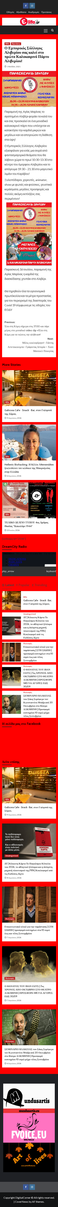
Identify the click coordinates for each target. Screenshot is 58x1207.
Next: (31, 345)
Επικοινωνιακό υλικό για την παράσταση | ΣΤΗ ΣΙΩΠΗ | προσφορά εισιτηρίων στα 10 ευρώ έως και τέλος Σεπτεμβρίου (38, 653)
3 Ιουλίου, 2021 (13, 66)
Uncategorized (29, 614)
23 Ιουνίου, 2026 (13, 530)
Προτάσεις (46, 12)
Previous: (27, 328)
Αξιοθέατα (21, 12)
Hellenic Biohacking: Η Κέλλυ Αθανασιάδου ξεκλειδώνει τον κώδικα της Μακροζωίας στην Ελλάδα (29, 468)
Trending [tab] (40, 585)
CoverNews (21, 1201)
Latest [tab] (9, 585)
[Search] (52, 30)
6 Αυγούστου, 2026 (14, 476)
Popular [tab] (23, 585)
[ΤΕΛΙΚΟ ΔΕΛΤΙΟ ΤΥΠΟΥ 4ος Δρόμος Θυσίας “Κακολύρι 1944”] (29, 500)
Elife (7, 44)
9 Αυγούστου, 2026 (14, 418)
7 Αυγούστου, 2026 (14, 937)
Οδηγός (10, 12)
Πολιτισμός (27, 643)
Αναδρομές (33, 12)
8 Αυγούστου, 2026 (14, 878)
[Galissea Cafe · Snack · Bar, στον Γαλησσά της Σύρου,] (29, 388)
